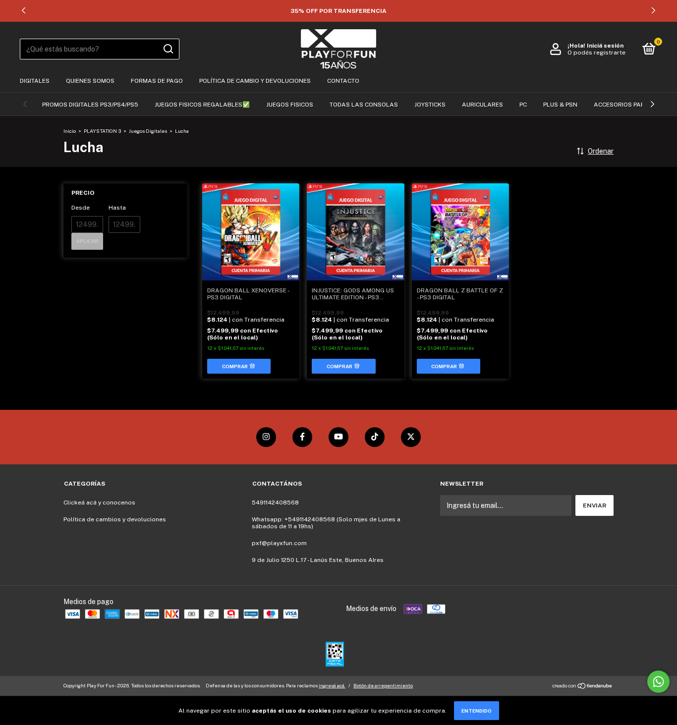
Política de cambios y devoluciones (114, 519)
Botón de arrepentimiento (383, 685)
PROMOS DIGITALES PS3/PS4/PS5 (90, 104)
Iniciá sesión (605, 45)
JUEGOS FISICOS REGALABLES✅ (202, 104)
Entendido (476, 711)
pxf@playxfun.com (279, 543)
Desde (80, 207)
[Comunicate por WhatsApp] (658, 681)
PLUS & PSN (560, 104)
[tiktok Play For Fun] (375, 437)
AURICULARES (482, 104)
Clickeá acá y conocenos (99, 502)
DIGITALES (35, 80)
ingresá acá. (332, 685)
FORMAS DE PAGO (157, 80)
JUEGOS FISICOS (289, 104)
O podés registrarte (596, 52)
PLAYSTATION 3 (102, 131)
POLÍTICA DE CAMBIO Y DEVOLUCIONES (255, 80)
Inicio (69, 131)
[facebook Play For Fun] (302, 437)
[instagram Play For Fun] (266, 437)
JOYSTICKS (430, 104)
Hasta (117, 207)
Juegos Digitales (148, 131)
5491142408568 (275, 502)
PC (523, 104)
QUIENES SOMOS (90, 80)
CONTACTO (343, 80)
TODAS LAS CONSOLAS (364, 104)
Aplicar (87, 241)
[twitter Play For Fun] (411, 437)
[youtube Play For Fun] (338, 437)
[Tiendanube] (583, 687)
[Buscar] (168, 49)
